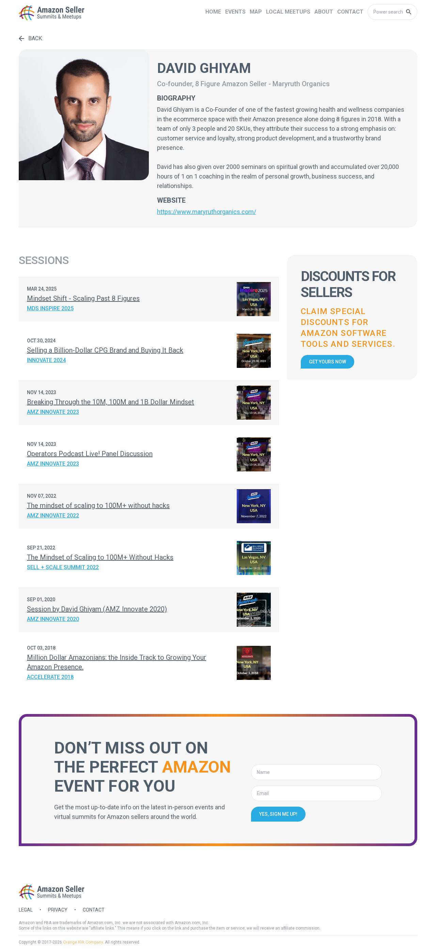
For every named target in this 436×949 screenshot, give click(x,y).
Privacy (57, 910)
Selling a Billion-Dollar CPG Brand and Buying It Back (105, 350)
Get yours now (327, 361)
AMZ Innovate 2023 (53, 412)
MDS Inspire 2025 (50, 308)
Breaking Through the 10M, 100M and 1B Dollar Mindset (110, 402)
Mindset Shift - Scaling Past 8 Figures (83, 298)
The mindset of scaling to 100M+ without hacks (98, 505)
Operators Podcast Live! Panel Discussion (90, 454)
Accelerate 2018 (50, 677)
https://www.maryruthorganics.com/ (206, 211)
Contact (94, 910)
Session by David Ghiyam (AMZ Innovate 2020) (97, 609)
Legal (26, 910)
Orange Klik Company (83, 942)
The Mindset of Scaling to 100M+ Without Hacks (100, 557)
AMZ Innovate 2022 (53, 515)
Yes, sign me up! (278, 814)
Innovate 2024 (46, 360)
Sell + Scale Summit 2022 (63, 567)
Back (35, 38)
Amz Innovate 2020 (53, 619)
